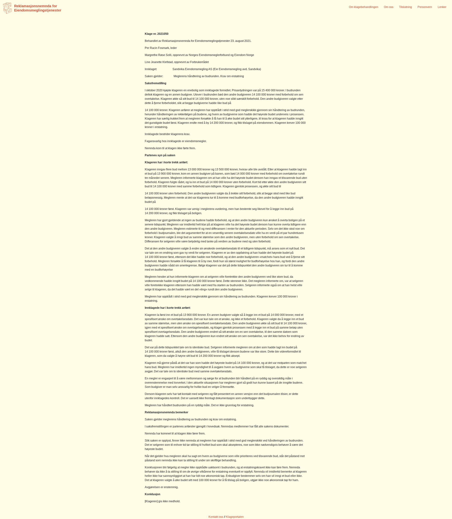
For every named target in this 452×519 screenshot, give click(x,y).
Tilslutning (405, 6)
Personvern (425, 6)
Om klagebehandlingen (363, 6)
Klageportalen (235, 516)
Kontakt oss (216, 516)
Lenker (442, 6)
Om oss (388, 6)
